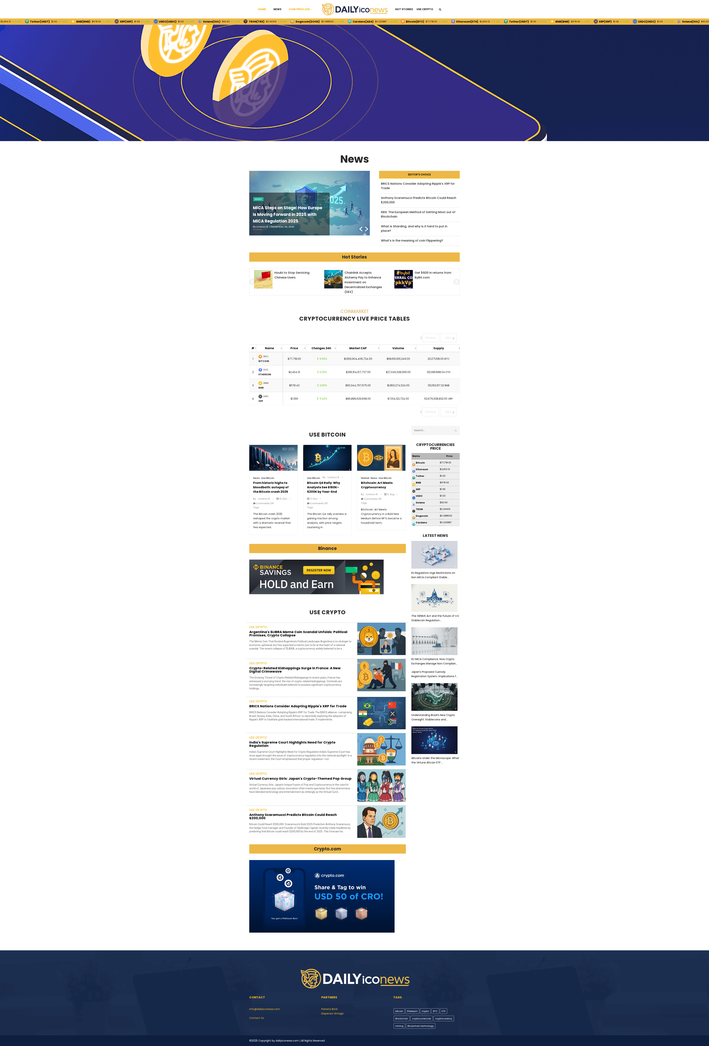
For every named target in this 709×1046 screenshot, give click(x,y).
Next (448, 338)
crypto (425, 1011)
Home (262, 9)
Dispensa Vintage (332, 1013)
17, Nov (313, 498)
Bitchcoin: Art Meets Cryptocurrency (377, 485)
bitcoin (399, 1011)
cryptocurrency (443, 1018)
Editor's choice (419, 174)
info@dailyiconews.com (264, 1009)
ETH (444, 1011)
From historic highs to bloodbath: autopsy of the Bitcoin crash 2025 (271, 487)
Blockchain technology (420, 1026)
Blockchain (401, 1018)
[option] (309, 203)
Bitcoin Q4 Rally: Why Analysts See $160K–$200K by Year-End (323, 487)
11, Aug (390, 494)
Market (365, 478)
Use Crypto (425, 9)
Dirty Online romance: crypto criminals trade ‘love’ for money (361, 277)
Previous (430, 338)
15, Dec (283, 498)
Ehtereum (412, 1011)
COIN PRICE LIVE (299, 9)
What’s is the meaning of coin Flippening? (412, 240)
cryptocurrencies (421, 1018)
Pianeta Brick (329, 1009)
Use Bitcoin (267, 478)
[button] (361, 229)
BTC (435, 1011)
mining (399, 1026)
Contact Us (256, 1018)
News (277, 9)
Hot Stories (404, 9)
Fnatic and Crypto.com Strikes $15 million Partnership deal (432, 277)
